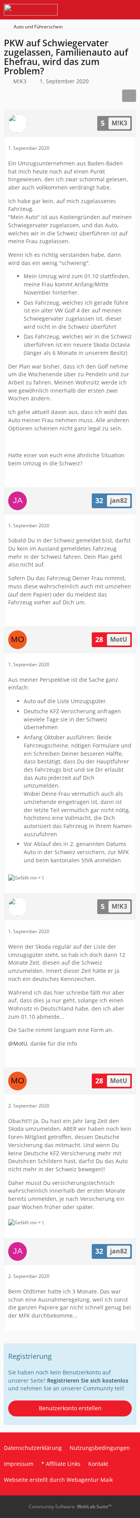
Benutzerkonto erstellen (70, 1408)
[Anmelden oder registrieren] (110, 9)
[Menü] (130, 10)
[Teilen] (129, 96)
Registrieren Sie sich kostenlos (87, 1380)
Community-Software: (70, 1506)
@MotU (17, 1043)
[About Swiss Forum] (30, 10)
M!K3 (19, 81)
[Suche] (91, 10)
